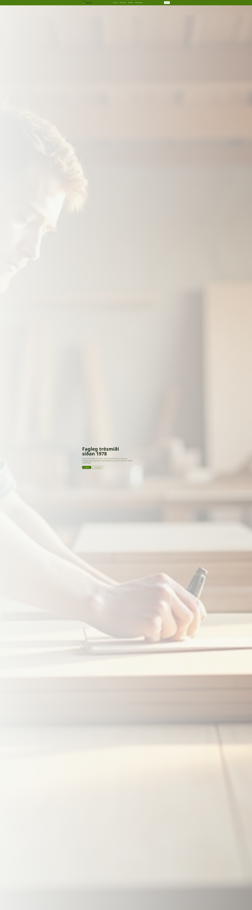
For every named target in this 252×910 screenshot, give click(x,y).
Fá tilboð (167, 2)
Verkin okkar (123, 2)
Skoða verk (97, 467)
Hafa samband (138, 2)
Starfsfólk (130, 2)
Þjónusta (115, 2)
